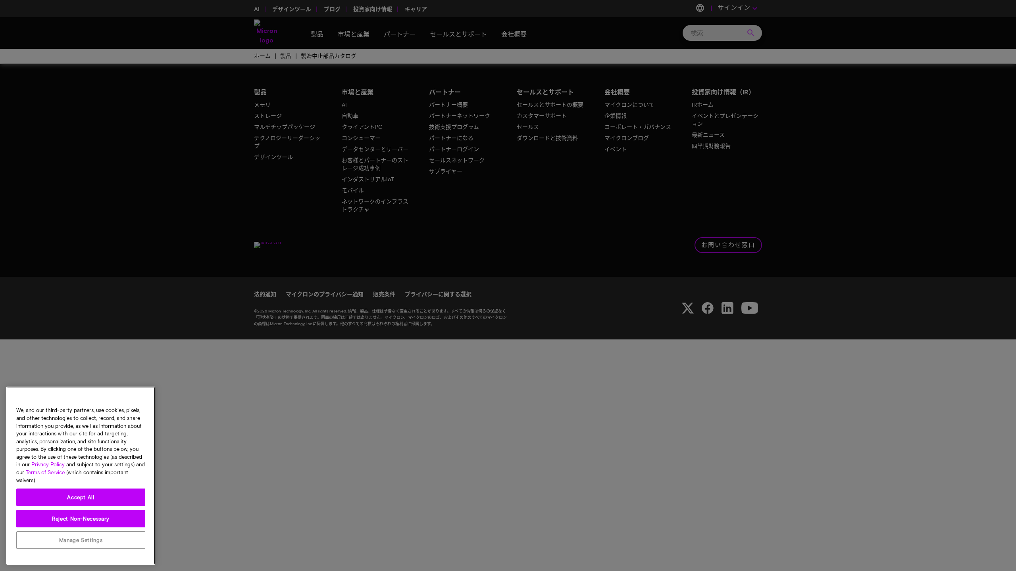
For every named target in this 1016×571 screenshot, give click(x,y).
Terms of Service (45, 472)
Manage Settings (81, 540)
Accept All (80, 497)
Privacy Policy (48, 465)
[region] (80, 476)
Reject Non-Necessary (81, 518)
